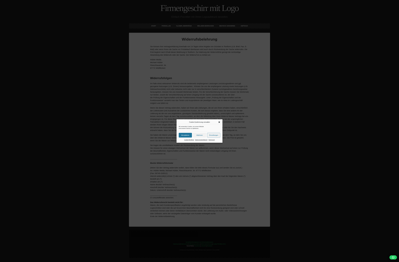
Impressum (212, 140)
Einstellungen (213, 135)
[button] (219, 122)
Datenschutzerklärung (201, 140)
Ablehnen (199, 135)
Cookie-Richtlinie (189, 140)
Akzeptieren (185, 135)
